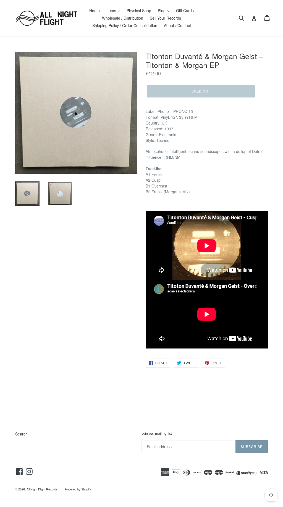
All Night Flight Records (42, 489)
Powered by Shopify (77, 489)
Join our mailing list (157, 433)
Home (94, 10)
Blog (162, 10)
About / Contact (177, 25)
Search (21, 434)
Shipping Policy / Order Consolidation (124, 25)
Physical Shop (139, 10)
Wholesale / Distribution (122, 18)
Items (111, 10)
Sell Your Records (165, 18)
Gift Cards (185, 10)
